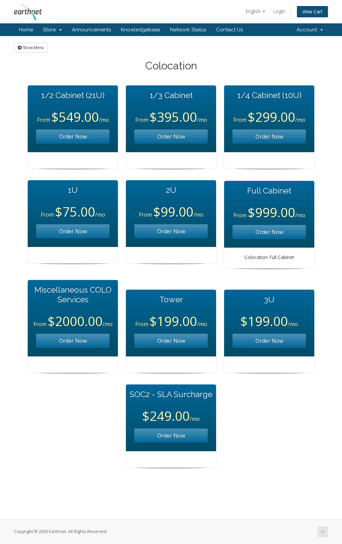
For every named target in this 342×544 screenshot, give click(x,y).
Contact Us (229, 30)
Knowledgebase (140, 30)
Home (26, 30)
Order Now (73, 136)
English (253, 11)
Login (279, 11)
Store (50, 30)
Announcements (91, 30)
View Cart (312, 11)
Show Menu (33, 47)
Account (308, 30)
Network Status (188, 30)
